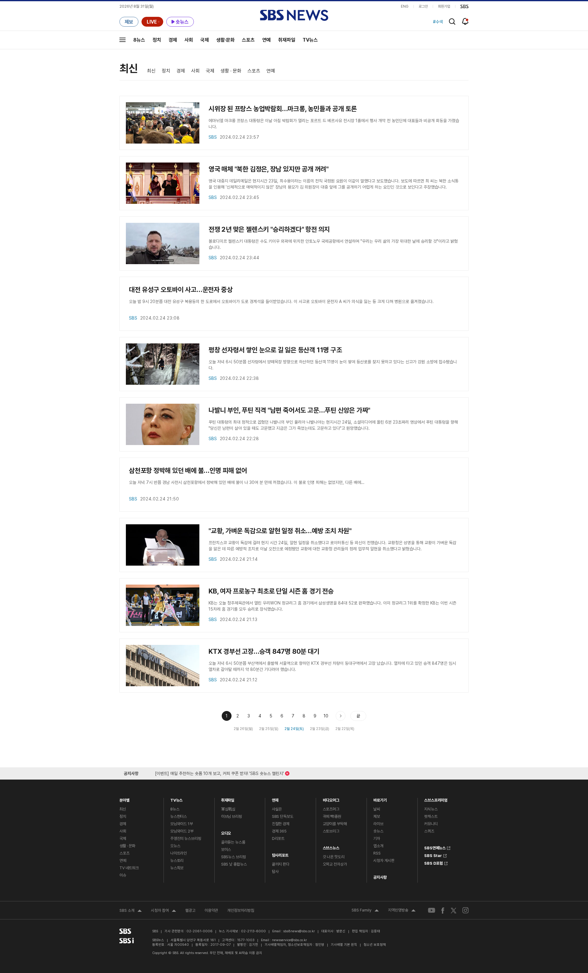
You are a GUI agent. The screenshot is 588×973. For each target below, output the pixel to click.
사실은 (277, 809)
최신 (151, 71)
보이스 (226, 849)
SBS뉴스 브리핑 (233, 857)
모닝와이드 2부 (182, 831)
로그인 (423, 6)
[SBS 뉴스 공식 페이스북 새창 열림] (443, 910)
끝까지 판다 (280, 864)
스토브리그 (331, 831)
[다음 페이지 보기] (340, 716)
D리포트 (278, 838)
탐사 (275, 871)
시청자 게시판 (383, 860)
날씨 (376, 809)
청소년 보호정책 (375, 945)
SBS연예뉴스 (435, 847)
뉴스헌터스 (178, 816)
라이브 (378, 823)
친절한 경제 (280, 823)
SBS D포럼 (433, 862)
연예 (266, 40)
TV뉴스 (310, 40)
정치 (157, 40)
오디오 (226, 832)
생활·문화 (225, 40)
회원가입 (444, 6)
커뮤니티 (430, 823)
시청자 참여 (163, 911)
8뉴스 (139, 40)
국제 (204, 40)
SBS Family (365, 911)
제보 (376, 816)
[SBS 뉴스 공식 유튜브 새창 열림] (431, 910)
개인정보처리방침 (240, 910)
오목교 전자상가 (335, 864)
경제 (172, 40)
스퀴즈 (429, 831)
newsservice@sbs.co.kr (289, 940)
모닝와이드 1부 (181, 823)
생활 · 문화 (231, 71)
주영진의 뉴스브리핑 (185, 838)
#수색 (438, 19)
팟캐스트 (430, 816)
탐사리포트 (280, 854)
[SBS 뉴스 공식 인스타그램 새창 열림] (465, 910)
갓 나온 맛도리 (334, 857)
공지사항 (379, 877)
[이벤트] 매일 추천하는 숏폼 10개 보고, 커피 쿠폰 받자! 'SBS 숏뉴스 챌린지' (219, 772)
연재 (275, 799)
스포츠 (248, 40)
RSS (377, 853)
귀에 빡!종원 (332, 816)
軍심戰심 (228, 809)
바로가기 (379, 799)
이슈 (122, 875)
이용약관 (211, 910)
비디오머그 (331, 799)
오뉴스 (175, 846)
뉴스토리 (176, 860)
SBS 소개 (130, 911)
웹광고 (190, 910)
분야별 (124, 799)
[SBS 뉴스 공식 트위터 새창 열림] (453, 910)
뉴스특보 (176, 868)
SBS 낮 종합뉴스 (234, 864)
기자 (376, 838)
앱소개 (378, 846)
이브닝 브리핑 (231, 816)
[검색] (452, 21)
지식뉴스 (430, 809)
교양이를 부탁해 (335, 823)
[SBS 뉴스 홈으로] (294, 15)
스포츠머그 (331, 809)
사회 (188, 40)
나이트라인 (178, 853)
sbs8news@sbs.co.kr (299, 931)
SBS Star (433, 854)
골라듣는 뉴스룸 (233, 842)
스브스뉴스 (331, 846)
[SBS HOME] (464, 6)
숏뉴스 (378, 831)
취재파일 (286, 40)
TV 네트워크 (129, 868)
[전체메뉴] (122, 40)
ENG (405, 6)
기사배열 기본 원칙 (344, 945)
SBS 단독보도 (282, 816)
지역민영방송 (402, 911)
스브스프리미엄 (435, 799)
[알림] (465, 21)
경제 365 (279, 831)
